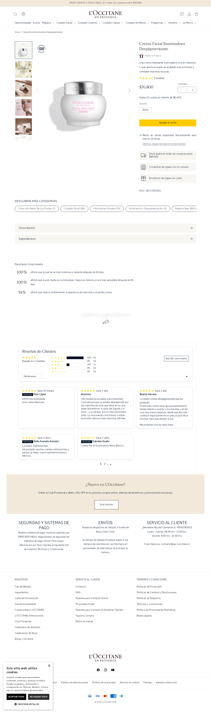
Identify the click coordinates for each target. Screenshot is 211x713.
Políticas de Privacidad (149, 587)
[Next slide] (24, 137)
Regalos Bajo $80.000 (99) (189, 209)
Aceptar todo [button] (16, 696)
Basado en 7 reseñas (33, 361)
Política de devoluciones (74, 682)
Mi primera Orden (85, 604)
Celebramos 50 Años (26, 633)
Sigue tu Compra (85, 616)
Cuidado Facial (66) (74, 209)
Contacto (81, 587)
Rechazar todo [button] (38, 696)
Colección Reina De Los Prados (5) (36, 209)
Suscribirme (106, 504)
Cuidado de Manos (136, 23)
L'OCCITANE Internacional (29, 616)
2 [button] (105, 464)
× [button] (49, 665)
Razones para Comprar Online (92, 598)
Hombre (172, 23)
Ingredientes (21, 592)
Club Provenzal (23, 621)
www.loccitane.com (166, 682)
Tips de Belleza (23, 587)
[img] (29, 391)
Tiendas (147, 682)
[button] (15, 14)
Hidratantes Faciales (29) (106, 209)
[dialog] (28, 686)
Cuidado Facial (64, 23)
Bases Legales (144, 616)
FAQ (78, 592)
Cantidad (182, 84)
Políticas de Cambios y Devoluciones (157, 592)
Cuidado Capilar (111, 23)
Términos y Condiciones (150, 604)
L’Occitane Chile (109, 702)
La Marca (188, 23)
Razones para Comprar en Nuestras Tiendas (99, 610)
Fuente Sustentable (25, 604)
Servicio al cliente (129, 682)
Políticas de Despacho (149, 598)
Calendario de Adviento (27, 627)
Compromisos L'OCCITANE (29, 610)
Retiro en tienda (84, 621)
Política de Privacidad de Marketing (156, 610)
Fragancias (157, 23)
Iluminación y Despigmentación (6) (148, 209)
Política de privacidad (104, 682)
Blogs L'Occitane (24, 639)
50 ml (145, 110)
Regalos (46, 23)
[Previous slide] (24, 44)
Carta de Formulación (26, 598)
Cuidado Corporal (87, 23)
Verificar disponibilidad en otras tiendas (164, 144)
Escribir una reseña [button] (176, 358)
